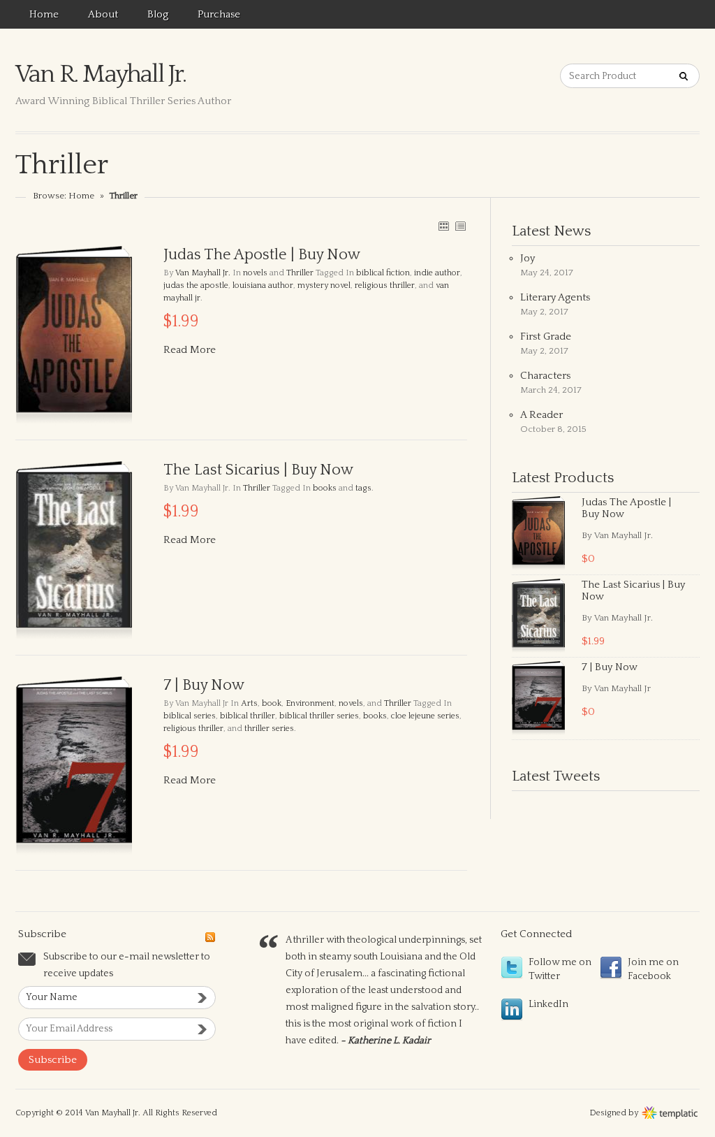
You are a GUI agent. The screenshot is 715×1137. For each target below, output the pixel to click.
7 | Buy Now (609, 667)
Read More (189, 350)
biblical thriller (247, 715)
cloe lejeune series (425, 715)
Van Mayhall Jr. (202, 272)
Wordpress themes (670, 1111)
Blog (157, 14)
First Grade (545, 336)
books (325, 488)
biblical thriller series (319, 715)
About (103, 14)
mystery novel (324, 285)
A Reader (541, 415)
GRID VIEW (443, 226)
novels (255, 272)
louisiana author (263, 285)
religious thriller (385, 285)
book (271, 703)
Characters (545, 376)
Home (44, 14)
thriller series (269, 728)
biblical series (189, 715)
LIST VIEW (460, 226)
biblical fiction (383, 272)
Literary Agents (555, 297)
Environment (310, 703)
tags (363, 488)
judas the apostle (195, 285)
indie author (437, 272)
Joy (527, 258)
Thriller (300, 272)
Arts (249, 703)
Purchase (219, 14)
